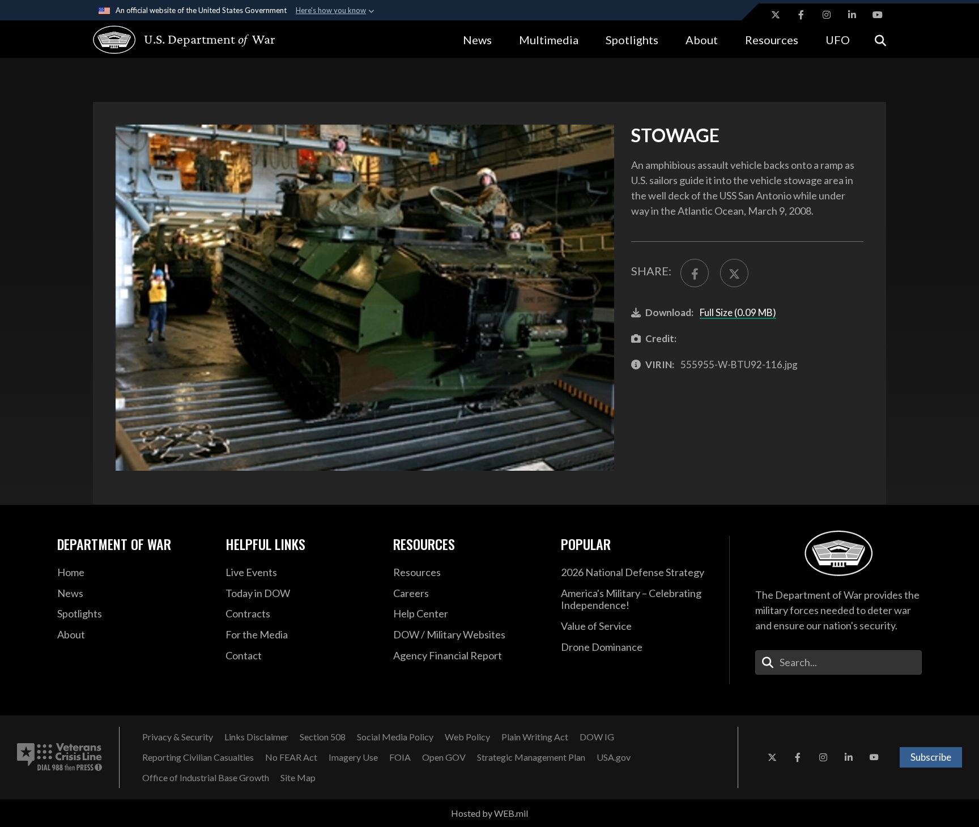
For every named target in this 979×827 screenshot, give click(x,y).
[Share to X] (734, 273)
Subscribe (930, 757)
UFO (837, 39)
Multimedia (548, 39)
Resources (771, 39)
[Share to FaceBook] (694, 273)
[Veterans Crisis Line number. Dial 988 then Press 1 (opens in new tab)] (59, 757)
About (702, 39)
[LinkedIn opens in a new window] (852, 14)
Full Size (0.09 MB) (738, 312)
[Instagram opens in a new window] (826, 14)
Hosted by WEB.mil (489, 813)
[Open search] (880, 39)
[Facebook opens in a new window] (801, 14)
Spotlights (632, 39)
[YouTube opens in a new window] (877, 14)
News (477, 39)
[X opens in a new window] (775, 14)
